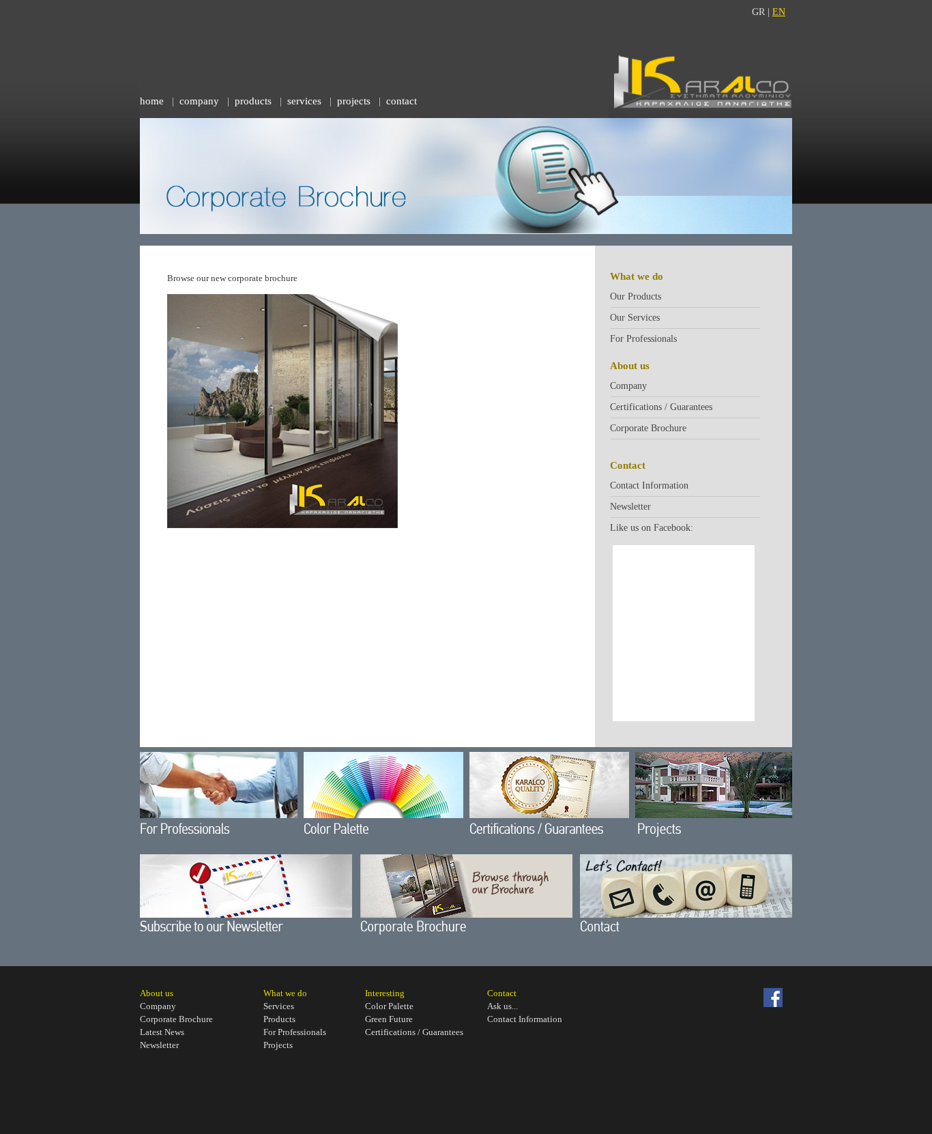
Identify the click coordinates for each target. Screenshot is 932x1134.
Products (279, 1019)
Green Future (389, 1019)
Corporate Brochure (648, 428)
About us (156, 993)
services (304, 101)
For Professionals (643, 339)
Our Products (635, 296)
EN (778, 12)
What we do (285, 993)
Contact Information (649, 485)
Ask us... (502, 1006)
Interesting (385, 993)
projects (353, 101)
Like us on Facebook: (651, 528)
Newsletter (630, 506)
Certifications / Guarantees (661, 407)
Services (278, 1006)
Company (628, 386)
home (152, 101)
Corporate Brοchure (176, 1019)
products (253, 101)
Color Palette (389, 1006)
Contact (501, 993)
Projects (278, 1045)
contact (401, 101)
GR (758, 12)
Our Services (635, 317)
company (199, 101)
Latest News (162, 1032)
